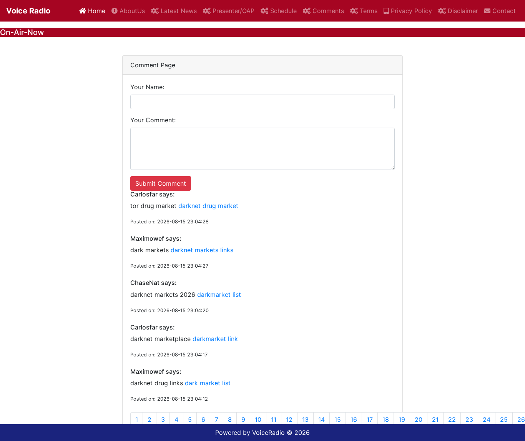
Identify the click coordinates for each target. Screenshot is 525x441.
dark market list (208, 383)
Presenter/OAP (232, 11)
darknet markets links (202, 250)
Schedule (282, 11)
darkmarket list (219, 294)
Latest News (178, 11)
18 (385, 419)
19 (402, 419)
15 (337, 419)
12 (289, 419)
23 (469, 419)
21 (435, 419)
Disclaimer (462, 11)
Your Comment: (153, 120)
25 (504, 419)
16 (354, 419)
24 (486, 419)
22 (452, 419)
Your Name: (147, 87)
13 (305, 419)
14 (321, 419)
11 (273, 419)
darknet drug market (208, 206)
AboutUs (131, 11)
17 (370, 419)
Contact (503, 11)
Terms (367, 11)
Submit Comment (160, 183)
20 (418, 419)
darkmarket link (215, 339)
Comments (327, 11)
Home (95, 11)
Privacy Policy (410, 11)
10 (258, 419)
